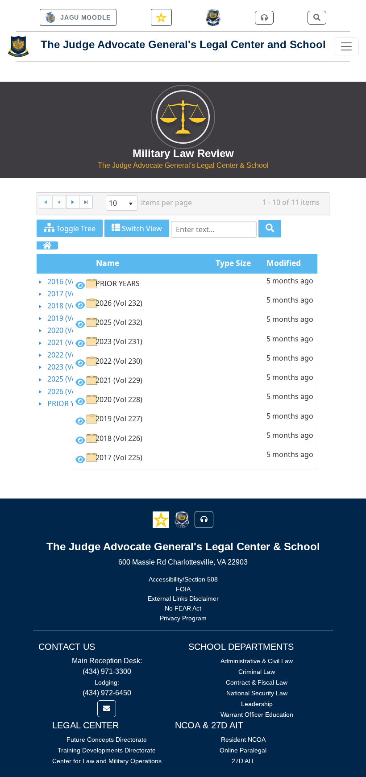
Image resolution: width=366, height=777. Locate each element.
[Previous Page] (59, 202)
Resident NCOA (243, 739)
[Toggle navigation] (346, 46)
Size (243, 263)
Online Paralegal (243, 750)
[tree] (55, 343)
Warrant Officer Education (256, 714)
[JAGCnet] (213, 17)
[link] (78, 17)
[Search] (269, 228)
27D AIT (243, 761)
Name (107, 263)
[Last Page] (86, 202)
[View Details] (80, 285)
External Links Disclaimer (183, 598)
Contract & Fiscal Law (256, 682)
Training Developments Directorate (107, 750)
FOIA (183, 589)
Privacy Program (183, 618)
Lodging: (107, 682)
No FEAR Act (183, 608)
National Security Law (256, 693)
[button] (162, 519)
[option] (195, 285)
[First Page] (45, 202)
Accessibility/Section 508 (183, 579)
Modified (283, 263)
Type (225, 263)
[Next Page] (72, 202)
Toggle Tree (75, 228)
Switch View (141, 228)
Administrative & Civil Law (256, 661)
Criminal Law (256, 671)
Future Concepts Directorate (107, 739)
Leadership (257, 703)
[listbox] (122, 203)
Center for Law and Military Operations (107, 761)
